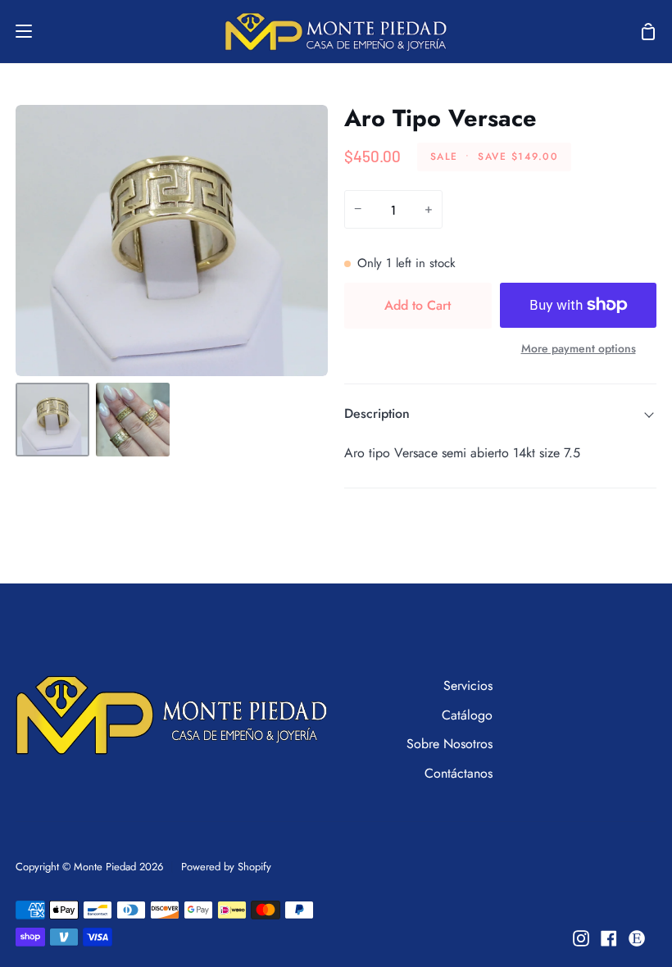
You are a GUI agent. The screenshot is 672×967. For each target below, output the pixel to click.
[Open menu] (17, 31)
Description (377, 413)
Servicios (468, 685)
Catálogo (467, 715)
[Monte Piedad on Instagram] (581, 938)
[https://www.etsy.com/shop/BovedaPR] (637, 938)
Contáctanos (459, 773)
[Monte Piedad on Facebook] (609, 938)
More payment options (578, 348)
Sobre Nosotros (449, 743)
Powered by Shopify (226, 866)
